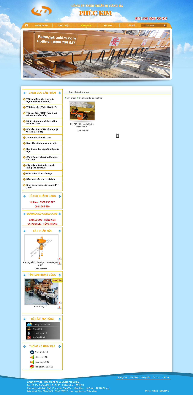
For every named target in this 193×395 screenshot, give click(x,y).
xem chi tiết (83, 130)
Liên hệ (166, 377)
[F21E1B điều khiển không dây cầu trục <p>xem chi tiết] (82, 122)
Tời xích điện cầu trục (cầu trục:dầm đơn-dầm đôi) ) (40, 100)
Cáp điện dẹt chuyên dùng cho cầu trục (42, 158)
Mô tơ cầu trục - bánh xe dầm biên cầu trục (41, 122)
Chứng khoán (39, 337)
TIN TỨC (108, 25)
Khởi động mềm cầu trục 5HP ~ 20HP (42, 186)
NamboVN (164, 391)
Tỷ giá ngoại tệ (40, 333)
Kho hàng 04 (40, 306)
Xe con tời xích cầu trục (38, 137)
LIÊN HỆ (131, 25)
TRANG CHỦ (41, 25)
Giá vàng (37, 329)
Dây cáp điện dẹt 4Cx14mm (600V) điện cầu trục (40, 263)
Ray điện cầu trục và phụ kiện (41, 143)
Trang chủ (122, 377)
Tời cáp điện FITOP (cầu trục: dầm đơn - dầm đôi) (41, 114)
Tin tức (156, 377)
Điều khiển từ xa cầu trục (39, 173)
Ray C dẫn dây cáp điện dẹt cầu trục (42, 150)
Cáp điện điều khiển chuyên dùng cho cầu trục (40, 166)
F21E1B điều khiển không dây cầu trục (82, 125)
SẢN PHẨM (86, 25)
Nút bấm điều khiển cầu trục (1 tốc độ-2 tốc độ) (42, 130)
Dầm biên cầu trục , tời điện (40, 179)
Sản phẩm (71, 98)
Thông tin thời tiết (41, 324)
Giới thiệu (134, 377)
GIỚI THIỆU (64, 25)
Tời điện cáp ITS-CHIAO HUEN (41, 107)
